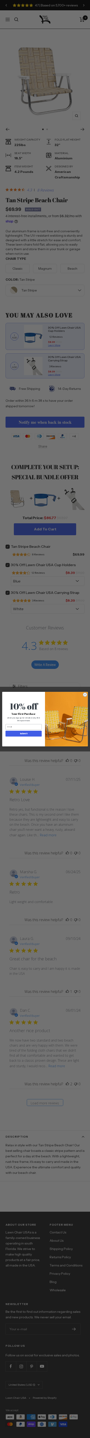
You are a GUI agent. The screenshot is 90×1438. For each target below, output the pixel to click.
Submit (23, 733)
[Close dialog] (85, 694)
